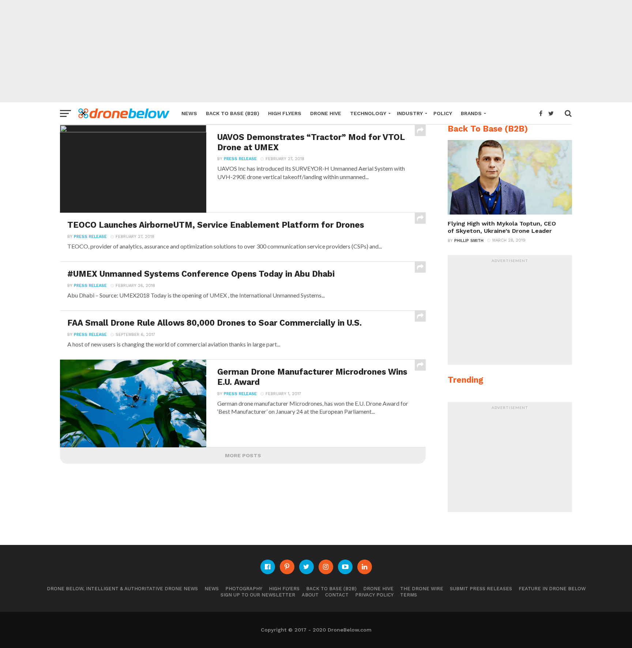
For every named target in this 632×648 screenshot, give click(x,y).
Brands (471, 113)
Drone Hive (325, 113)
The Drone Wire (421, 588)
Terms (408, 595)
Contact (337, 595)
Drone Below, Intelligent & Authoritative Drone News (122, 588)
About (310, 595)
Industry (410, 113)
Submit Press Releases (481, 588)
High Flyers (284, 113)
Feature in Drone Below (552, 588)
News (189, 113)
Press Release (240, 158)
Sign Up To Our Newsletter (258, 595)
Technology (368, 113)
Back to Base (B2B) (232, 113)
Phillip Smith (469, 240)
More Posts (243, 455)
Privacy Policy (374, 595)
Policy (442, 113)
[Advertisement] (316, 51)
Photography (243, 588)
